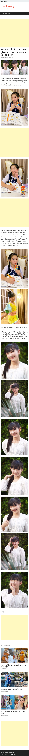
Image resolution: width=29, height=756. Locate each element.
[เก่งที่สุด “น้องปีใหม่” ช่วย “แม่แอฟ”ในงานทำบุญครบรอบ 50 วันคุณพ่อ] (14, 663)
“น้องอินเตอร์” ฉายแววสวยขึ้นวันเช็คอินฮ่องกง (12, 689)
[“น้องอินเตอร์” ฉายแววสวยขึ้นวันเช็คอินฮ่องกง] (14, 687)
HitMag (13, 754)
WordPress (8, 754)
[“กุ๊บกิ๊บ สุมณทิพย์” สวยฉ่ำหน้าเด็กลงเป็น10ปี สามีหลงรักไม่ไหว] (14, 710)
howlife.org (8, 6)
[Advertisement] (14, 33)
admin (11, 57)
